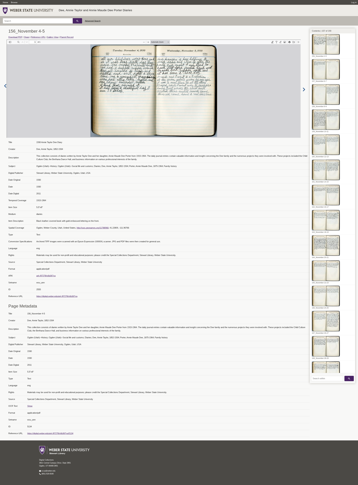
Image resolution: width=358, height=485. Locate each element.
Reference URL (38, 37)
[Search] (77, 20)
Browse (14, 2)
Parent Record (66, 37)
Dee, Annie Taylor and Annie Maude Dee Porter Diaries (95, 10)
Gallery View (52, 37)
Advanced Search (93, 21)
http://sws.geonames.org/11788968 (93, 228)
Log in (354, 2)
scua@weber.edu (48, 471)
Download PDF (15, 37)
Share (26, 37)
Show (29, 406)
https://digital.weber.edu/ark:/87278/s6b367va (56, 296)
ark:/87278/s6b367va (46, 276)
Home (5, 2)
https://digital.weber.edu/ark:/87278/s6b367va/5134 (50, 433)
